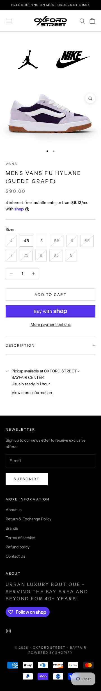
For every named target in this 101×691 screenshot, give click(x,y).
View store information (32, 392)
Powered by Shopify (50, 653)
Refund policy (17, 546)
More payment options (51, 324)
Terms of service (20, 537)
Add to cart (50, 294)
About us (14, 509)
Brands (12, 528)
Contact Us (15, 556)
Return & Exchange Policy (28, 518)
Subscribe (27, 479)
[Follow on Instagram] (8, 631)
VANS (11, 164)
